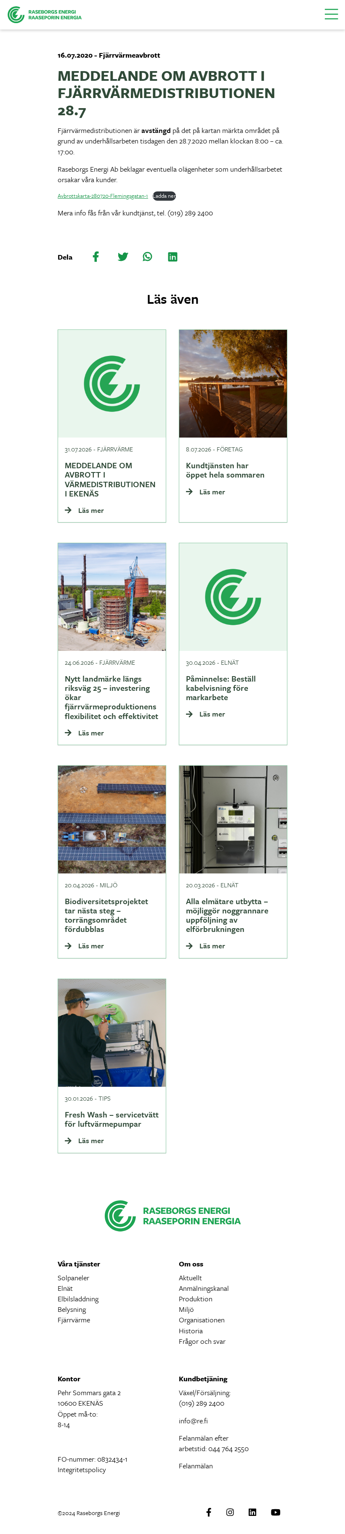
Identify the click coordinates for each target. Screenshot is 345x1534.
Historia (191, 1330)
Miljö (186, 1309)
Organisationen (202, 1319)
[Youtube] (275, 1512)
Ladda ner (164, 195)
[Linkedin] (252, 1512)
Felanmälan (196, 1465)
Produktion (195, 1298)
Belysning (72, 1309)
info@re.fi (193, 1420)
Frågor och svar (202, 1341)
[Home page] (44, 13)
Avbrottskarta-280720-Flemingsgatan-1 (103, 195)
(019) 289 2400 (201, 1403)
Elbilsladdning (78, 1298)
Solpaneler (73, 1277)
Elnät (65, 1288)
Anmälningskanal (204, 1288)
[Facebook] (208, 1512)
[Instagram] (230, 1512)
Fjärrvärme (74, 1319)
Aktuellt (190, 1277)
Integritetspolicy (82, 1469)
